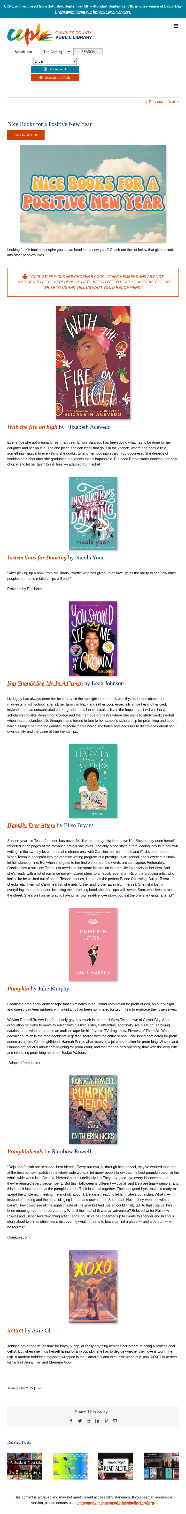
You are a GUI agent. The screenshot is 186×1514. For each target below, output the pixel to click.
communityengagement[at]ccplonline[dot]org (116, 1503)
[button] (11, 1466)
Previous (156, 102)
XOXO (15, 1330)
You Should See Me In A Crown (45, 683)
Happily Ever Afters (31, 825)
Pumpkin (19, 988)
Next (171, 102)
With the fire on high (33, 427)
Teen (39, 1388)
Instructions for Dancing (37, 557)
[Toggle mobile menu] (176, 25)
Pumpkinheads (25, 1151)
